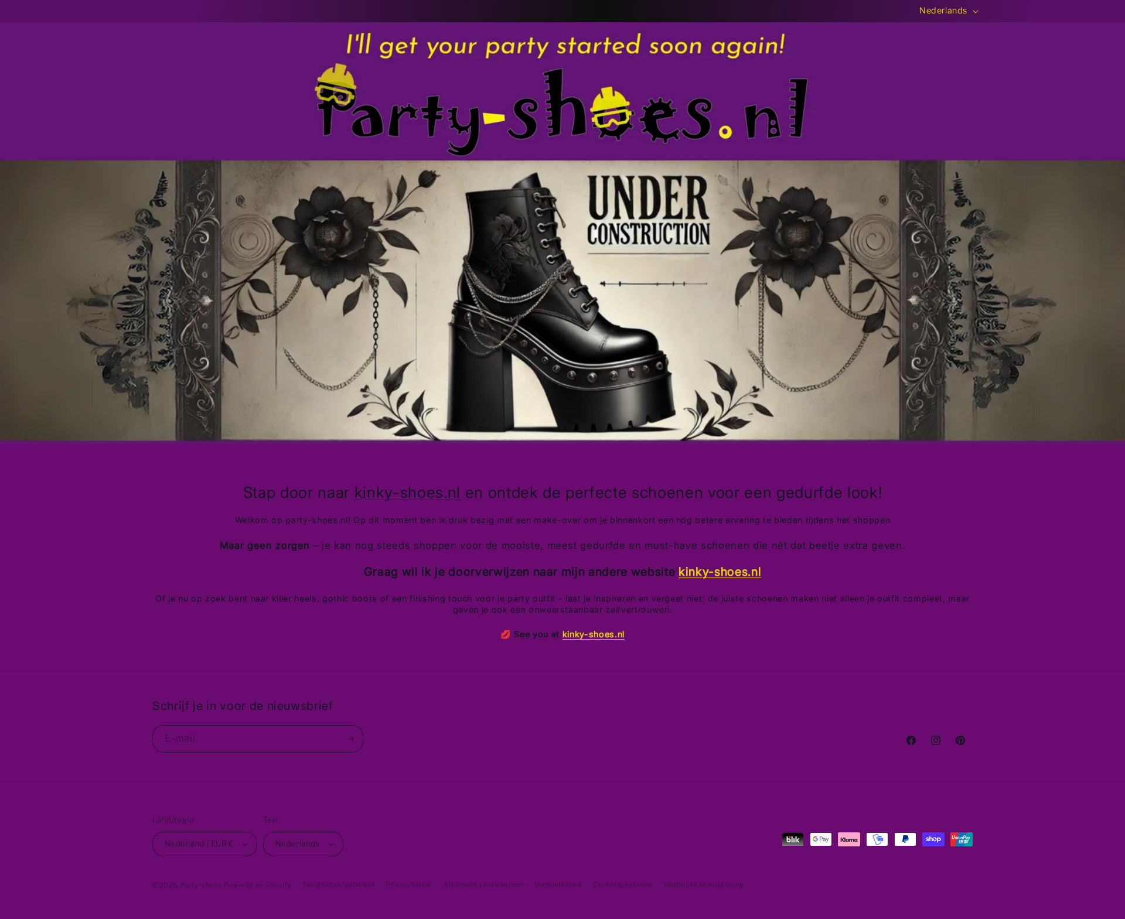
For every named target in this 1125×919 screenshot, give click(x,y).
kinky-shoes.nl (407, 492)
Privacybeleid (409, 884)
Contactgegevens (623, 884)
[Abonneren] (350, 739)
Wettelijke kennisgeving (704, 884)
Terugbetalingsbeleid (338, 884)
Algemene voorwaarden (483, 884)
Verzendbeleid (558, 884)
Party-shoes (201, 885)
